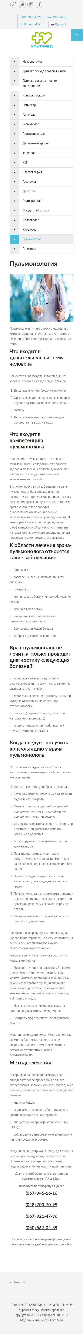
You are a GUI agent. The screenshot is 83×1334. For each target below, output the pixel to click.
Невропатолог (32, 61)
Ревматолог (31, 124)
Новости (19, 1282)
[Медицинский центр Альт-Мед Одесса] (41, 40)
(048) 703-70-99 (31, 17)
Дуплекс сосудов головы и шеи (44, 71)
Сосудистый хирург (36, 210)
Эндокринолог (33, 201)
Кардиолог (30, 229)
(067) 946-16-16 (56, 17)
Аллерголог (31, 220)
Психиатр (29, 105)
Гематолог (30, 114)
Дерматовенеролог (36, 143)
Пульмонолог (32, 239)
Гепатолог (29, 181)
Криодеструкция (34, 95)
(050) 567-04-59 (31, 24)
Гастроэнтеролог (34, 133)
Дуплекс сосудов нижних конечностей (40, 83)
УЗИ (26, 162)
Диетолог (29, 191)
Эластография (32, 172)
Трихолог (29, 153)
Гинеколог (30, 248)
